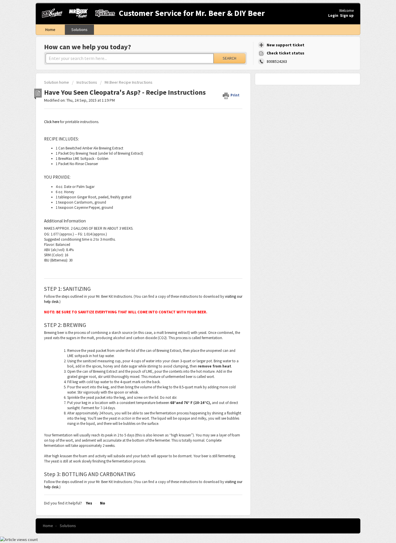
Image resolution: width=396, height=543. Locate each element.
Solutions (79, 29)
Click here (51, 121)
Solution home (57, 82)
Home (50, 29)
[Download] (187, 199)
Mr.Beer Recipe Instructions (128, 82)
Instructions (87, 82)
